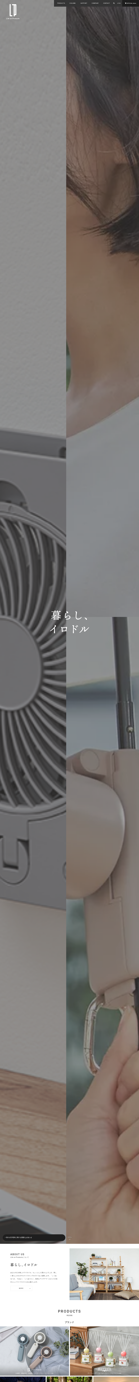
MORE (21, 1288)
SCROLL (70, 1236)
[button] (61, 3)
